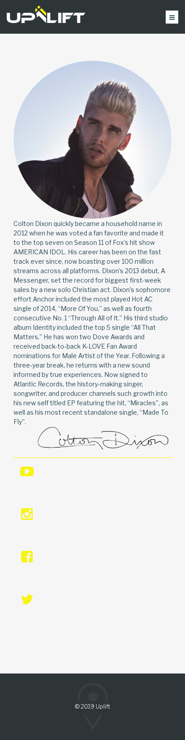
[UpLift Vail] (46, 17)
